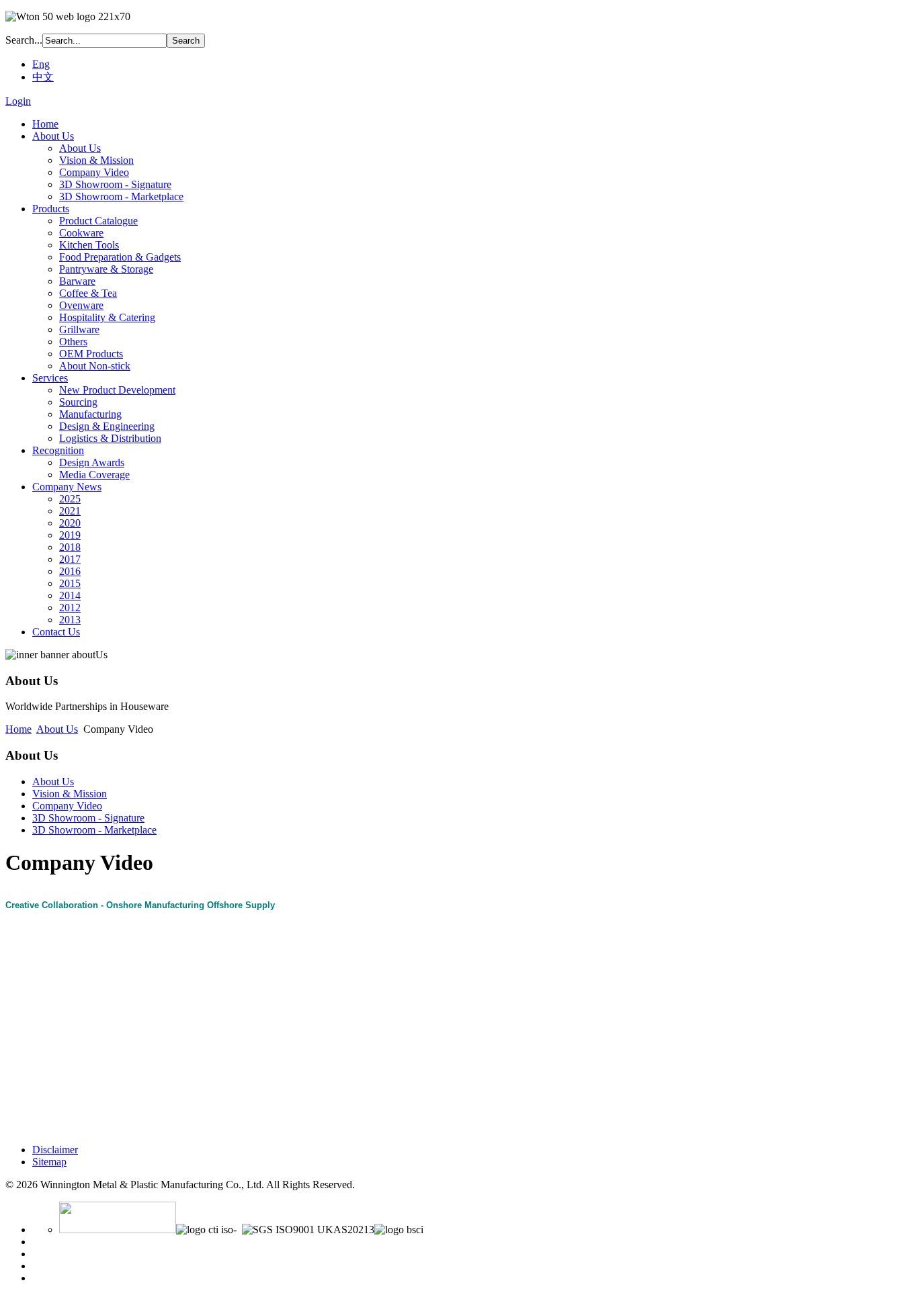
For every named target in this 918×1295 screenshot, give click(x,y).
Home (18, 729)
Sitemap (49, 1161)
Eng (41, 64)
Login (18, 101)
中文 (43, 77)
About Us (57, 729)
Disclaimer (55, 1149)
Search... (23, 40)
